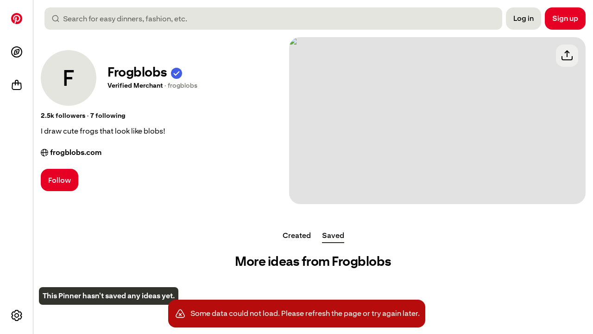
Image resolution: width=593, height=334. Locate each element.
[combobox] (277, 18)
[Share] (567, 56)
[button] (176, 72)
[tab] (296, 236)
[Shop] (17, 85)
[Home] (17, 18)
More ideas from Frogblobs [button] (313, 261)
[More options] (17, 315)
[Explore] (17, 52)
